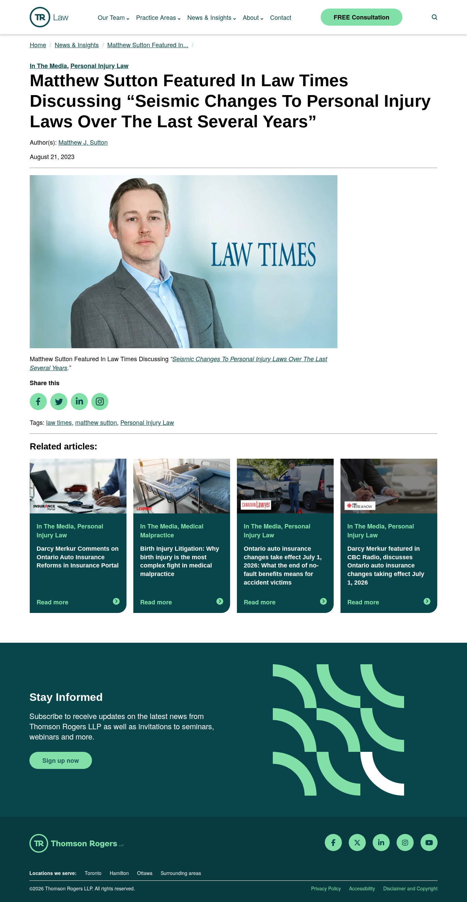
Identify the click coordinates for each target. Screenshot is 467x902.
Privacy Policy (326, 888)
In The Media (48, 65)
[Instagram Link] (405, 842)
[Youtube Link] (429, 842)
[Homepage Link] (76, 844)
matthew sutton (96, 422)
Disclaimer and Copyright (410, 888)
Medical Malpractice (171, 530)
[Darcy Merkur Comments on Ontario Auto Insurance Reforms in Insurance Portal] (78, 487)
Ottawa (144, 873)
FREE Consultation (361, 17)
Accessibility (362, 888)
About (251, 17)
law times (59, 422)
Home (38, 44)
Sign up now (60, 760)
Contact (280, 17)
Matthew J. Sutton (83, 142)
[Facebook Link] (333, 842)
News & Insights (209, 17)
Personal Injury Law (99, 65)
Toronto (93, 873)
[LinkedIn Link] (381, 842)
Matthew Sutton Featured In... (147, 44)
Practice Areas (156, 17)
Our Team (111, 17)
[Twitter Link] (357, 842)
